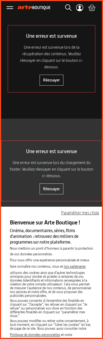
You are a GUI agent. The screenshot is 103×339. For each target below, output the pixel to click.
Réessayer (51, 80)
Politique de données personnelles (35, 334)
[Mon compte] (79, 7)
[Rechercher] (67, 7)
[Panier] (91, 7)
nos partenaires (75, 266)
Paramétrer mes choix (80, 213)
